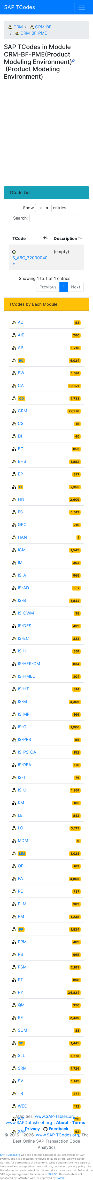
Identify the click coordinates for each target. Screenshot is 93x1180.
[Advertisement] (46, 133)
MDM (23, 840)
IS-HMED (27, 676)
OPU (22, 865)
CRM (18, 26)
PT (20, 979)
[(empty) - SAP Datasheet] (14, 263)
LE (20, 815)
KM (21, 802)
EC (21, 448)
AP (20, 347)
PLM (22, 903)
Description (65, 238)
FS (20, 511)
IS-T (22, 777)
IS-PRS (24, 739)
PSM (22, 966)
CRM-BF (43, 26)
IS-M (22, 701)
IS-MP (23, 714)
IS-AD (23, 587)
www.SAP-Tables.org (55, 1116)
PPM (22, 941)
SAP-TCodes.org (10, 1154)
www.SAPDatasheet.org (29, 1122)
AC (21, 322)
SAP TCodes (19, 7)
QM (21, 1004)
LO (20, 827)
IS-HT (23, 688)
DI (20, 436)
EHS (22, 461)
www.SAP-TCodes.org (57, 1134)
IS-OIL (24, 726)
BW (21, 372)
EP (20, 473)
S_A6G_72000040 (30, 257)
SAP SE (52, 1174)
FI (20, 487)
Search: (20, 218)
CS (21, 423)
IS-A (22, 575)
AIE (21, 334)
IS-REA (24, 764)
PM (21, 916)
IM (20, 562)
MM (22, 853)
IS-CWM (26, 613)
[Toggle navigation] (81, 7)
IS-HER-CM (29, 663)
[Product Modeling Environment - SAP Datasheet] (73, 60)
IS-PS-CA (27, 752)
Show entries (44, 207)
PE (20, 891)
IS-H (22, 650)
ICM (22, 549)
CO (21, 398)
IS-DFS (24, 625)
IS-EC (23, 638)
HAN (22, 537)
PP (21, 929)
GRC (22, 524)
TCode (19, 238)
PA (20, 878)
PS (20, 954)
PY (20, 992)
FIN (21, 499)
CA (21, 385)
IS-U (22, 790)
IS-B (22, 600)
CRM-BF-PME (33, 33)
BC (21, 360)
